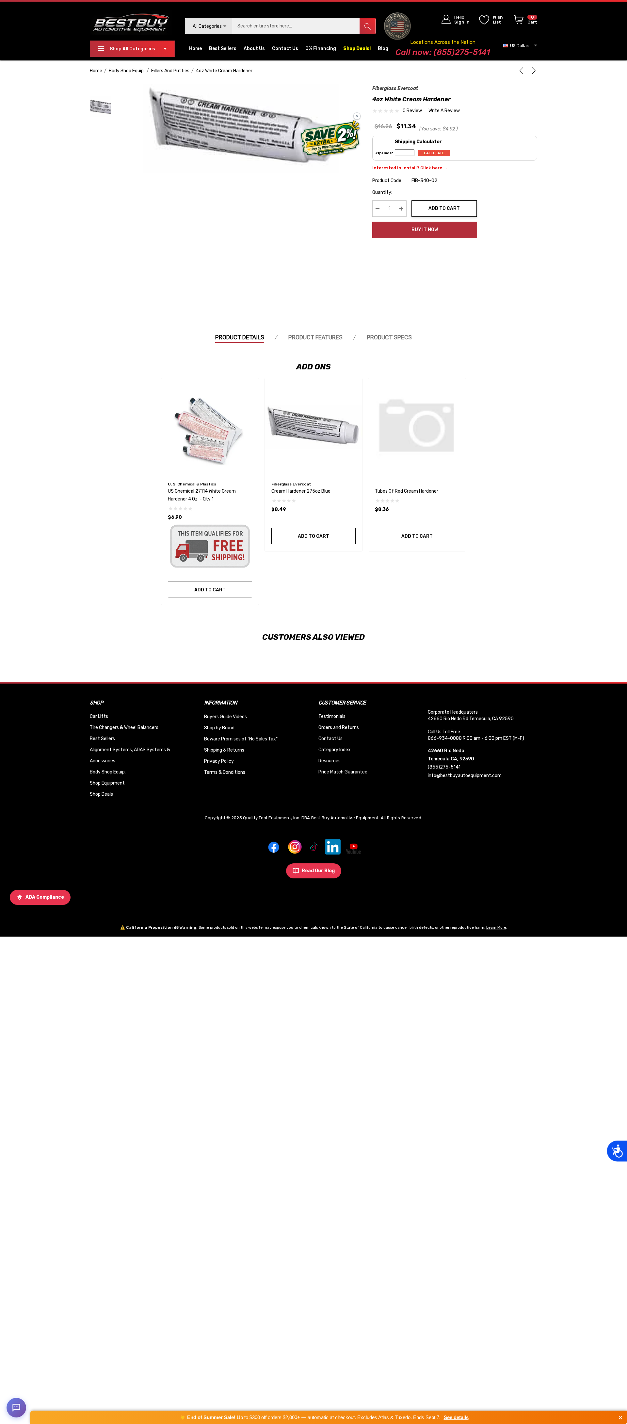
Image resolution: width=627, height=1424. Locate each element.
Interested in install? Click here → (409, 167)
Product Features (315, 337)
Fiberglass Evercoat (395, 88)
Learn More (496, 927)
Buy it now (424, 229)
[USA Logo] (397, 26)
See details (456, 1417)
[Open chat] (16, 1407)
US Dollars (519, 45)
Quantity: (382, 192)
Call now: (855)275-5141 (442, 52)
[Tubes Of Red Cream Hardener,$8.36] (417, 427)
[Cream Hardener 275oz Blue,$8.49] (313, 427)
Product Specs (389, 337)
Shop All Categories (132, 49)
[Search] (367, 26)
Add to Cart (444, 208)
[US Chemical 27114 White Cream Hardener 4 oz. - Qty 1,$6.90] (210, 427)
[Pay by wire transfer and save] (330, 139)
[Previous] (522, 70)
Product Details (239, 337)
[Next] (532, 70)
